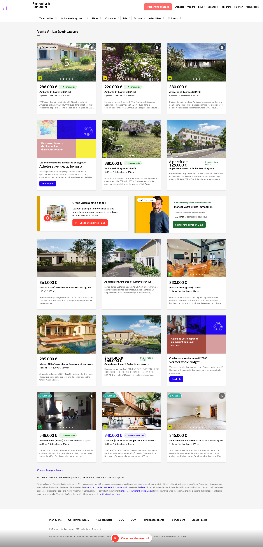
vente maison (90, 487)
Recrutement (178, 519)
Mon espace (252, 6)
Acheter (179, 6)
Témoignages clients (153, 519)
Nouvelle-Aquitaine (69, 477)
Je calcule (176, 379)
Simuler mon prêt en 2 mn (189, 224)
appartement (134, 491)
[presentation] (40, 63)
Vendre (191, 6)
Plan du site (55, 519)
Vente (52, 477)
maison (124, 491)
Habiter (238, 6)
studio (143, 491)
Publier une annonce (158, 6)
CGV (133, 519)
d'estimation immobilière (109, 494)
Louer (201, 6)
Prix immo (226, 6)
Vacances (212, 6)
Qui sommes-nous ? (78, 519)
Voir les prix (47, 183)
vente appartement (105, 487)
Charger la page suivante (50, 470)
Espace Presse (199, 519)
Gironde (87, 477)
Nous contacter (104, 519)
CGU (121, 519)
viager (143, 487)
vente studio (122, 487)
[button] (60, 77)
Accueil (41, 477)
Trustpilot (96, 529)
